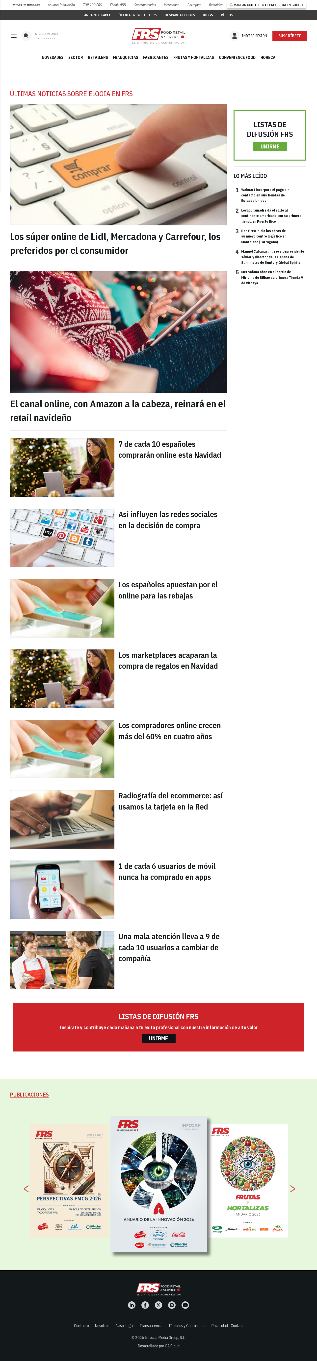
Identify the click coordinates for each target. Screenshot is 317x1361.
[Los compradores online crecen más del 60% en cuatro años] (62, 749)
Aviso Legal (124, 1325)
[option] (158, 1184)
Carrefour (194, 5)
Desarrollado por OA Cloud (159, 1345)
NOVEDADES (52, 57)
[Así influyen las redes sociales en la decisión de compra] (62, 538)
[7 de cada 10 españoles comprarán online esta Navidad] (62, 467)
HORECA (268, 57)
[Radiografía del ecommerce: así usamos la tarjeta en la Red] (62, 819)
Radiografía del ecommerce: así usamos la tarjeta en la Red (170, 801)
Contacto (81, 1325)
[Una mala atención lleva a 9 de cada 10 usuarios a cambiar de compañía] (62, 960)
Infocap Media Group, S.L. (165, 1337)
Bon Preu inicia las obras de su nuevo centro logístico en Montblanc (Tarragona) (261, 236)
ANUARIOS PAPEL (97, 15)
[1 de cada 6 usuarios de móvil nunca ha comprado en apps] (62, 889)
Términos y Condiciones (186, 1325)
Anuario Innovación (61, 5)
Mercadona (171, 5)
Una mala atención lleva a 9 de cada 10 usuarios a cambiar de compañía (169, 947)
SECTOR (75, 57)
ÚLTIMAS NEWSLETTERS (138, 15)
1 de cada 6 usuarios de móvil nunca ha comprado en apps (167, 871)
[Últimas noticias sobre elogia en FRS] (158, 36)
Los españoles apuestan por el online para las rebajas (168, 590)
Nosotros (102, 1325)
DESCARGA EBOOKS (180, 15)
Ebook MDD (118, 5)
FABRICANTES (155, 57)
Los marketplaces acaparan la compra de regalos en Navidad (168, 660)
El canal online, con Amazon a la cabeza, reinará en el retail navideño (118, 410)
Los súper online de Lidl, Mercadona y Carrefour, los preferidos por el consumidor (115, 243)
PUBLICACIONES (29, 1094)
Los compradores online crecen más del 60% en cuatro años (169, 730)
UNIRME (270, 146)
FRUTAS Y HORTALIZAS (193, 57)
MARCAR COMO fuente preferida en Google (269, 5)
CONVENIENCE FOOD (237, 57)
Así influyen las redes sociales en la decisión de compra (167, 519)
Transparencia (151, 1325)
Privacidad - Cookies (227, 1325)
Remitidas (216, 5)
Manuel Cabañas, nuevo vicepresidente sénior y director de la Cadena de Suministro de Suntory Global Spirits (270, 257)
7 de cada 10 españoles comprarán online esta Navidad (169, 449)
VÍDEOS (227, 15)
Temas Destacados (26, 5)
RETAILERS (98, 57)
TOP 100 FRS (92, 5)
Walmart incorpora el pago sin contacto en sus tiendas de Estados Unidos (263, 195)
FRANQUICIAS (125, 57)
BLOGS (208, 15)
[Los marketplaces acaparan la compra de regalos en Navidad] (62, 678)
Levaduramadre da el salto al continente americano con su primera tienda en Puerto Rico (268, 216)
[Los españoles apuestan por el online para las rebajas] (62, 608)
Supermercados (145, 5)
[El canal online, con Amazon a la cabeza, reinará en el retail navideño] (118, 332)
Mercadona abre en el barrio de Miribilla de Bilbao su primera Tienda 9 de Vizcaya (269, 277)
